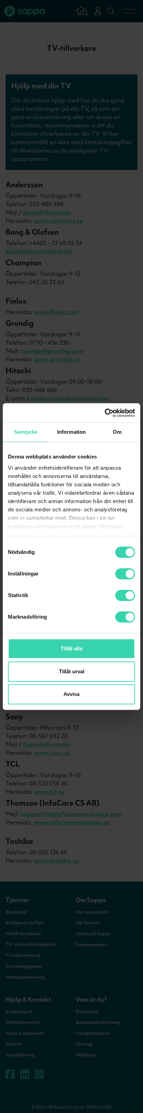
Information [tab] (71, 432)
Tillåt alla (71, 648)
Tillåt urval (71, 671)
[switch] (125, 573)
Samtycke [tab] (26, 432)
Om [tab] (117, 432)
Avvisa (71, 694)
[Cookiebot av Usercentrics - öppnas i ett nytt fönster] (104, 412)
